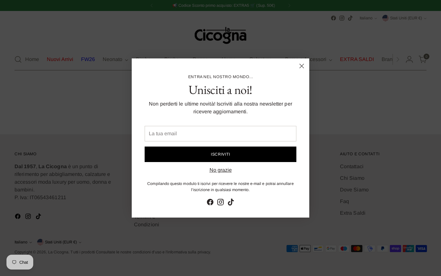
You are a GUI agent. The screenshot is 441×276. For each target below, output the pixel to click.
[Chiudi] (302, 66)
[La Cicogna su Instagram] (220, 203)
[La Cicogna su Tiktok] (231, 203)
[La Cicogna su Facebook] (210, 203)
